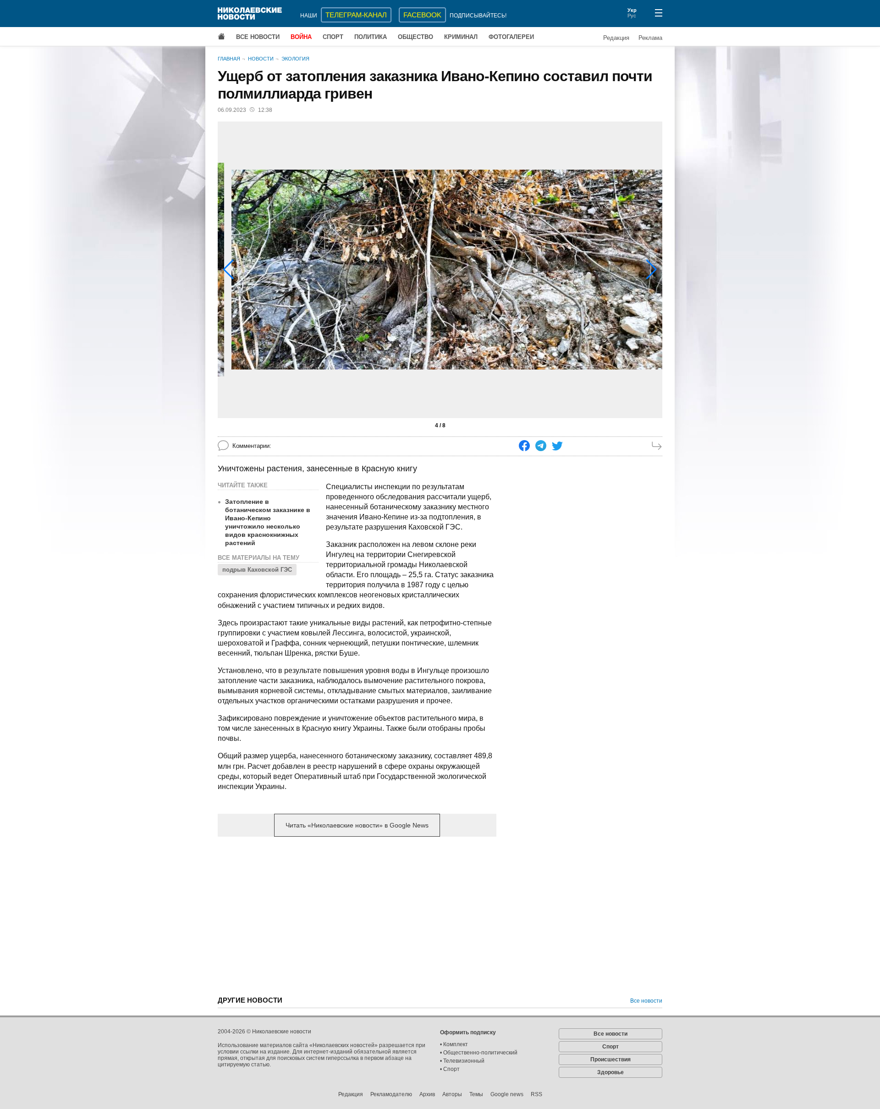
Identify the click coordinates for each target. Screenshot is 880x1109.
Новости (261, 58)
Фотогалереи (511, 36)
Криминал (461, 36)
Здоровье (610, 1072)
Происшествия (610, 1059)
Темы (476, 1094)
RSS (536, 1094)
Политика (370, 36)
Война (301, 36)
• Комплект (454, 1044)
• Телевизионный (462, 1061)
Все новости (258, 36)
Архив (427, 1094)
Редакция (616, 37)
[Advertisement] (357, 915)
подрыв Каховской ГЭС (257, 569)
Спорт (333, 36)
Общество (415, 36)
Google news (506, 1094)
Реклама (650, 37)
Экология (295, 58)
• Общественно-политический (478, 1052)
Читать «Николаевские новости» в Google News (357, 825)
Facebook (422, 15)
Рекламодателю (391, 1094)
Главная (229, 58)
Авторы (452, 1094)
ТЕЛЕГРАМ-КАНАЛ (356, 15)
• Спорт (450, 1069)
